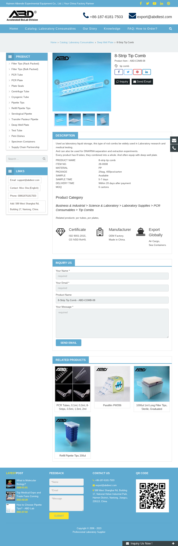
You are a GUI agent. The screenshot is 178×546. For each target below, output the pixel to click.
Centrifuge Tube (20, 91)
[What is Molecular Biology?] (10, 487)
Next (106, 82)
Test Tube (16, 130)
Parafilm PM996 (112, 405)
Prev (57, 82)
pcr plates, (93, 217)
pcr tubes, (82, 217)
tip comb (124, 66)
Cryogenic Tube (20, 97)
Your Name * (63, 270)
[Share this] (119, 72)
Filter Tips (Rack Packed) (25, 63)
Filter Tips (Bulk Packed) (24, 69)
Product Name (64, 294)
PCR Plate (17, 80)
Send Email (143, 81)
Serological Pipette (21, 113)
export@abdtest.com (154, 17)
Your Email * (62, 282)
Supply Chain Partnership (25, 147)
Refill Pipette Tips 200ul (72, 455)
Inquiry (123, 81)
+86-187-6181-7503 (106, 17)
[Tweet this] (128, 72)
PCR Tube (17, 74)
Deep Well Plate (20, 124)
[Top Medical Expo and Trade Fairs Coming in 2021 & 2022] (10, 500)
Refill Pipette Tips (20, 108)
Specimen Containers (23, 141)
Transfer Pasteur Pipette (24, 119)
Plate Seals (17, 85)
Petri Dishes (18, 136)
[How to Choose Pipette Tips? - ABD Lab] (10, 512)
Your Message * (64, 306)
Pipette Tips (17, 102)
